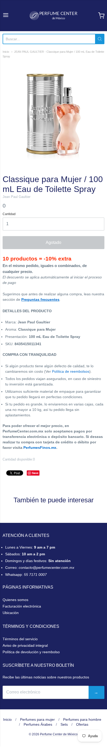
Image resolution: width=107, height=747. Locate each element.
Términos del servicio (20, 639)
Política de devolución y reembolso (31, 652)
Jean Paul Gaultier (16, 197)
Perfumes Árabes (38, 724)
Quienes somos (15, 600)
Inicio (6, 51)
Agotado (53, 242)
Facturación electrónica (22, 606)
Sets (64, 724)
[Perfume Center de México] (53, 16)
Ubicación (11, 613)
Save (35, 473)
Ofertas (82, 724)
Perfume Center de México (59, 734)
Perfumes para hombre (82, 719)
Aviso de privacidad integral (25, 645)
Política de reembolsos (70, 371)
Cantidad (9, 214)
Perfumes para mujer (37, 719)
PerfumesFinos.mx (39, 447)
